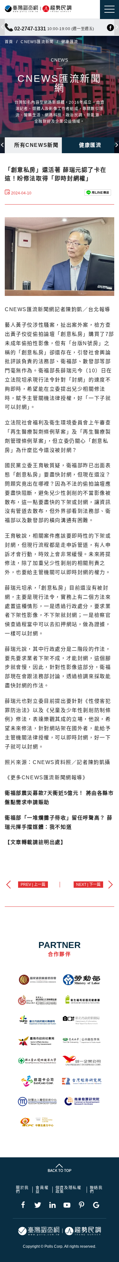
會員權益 (42, 1189)
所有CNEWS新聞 (36, 145)
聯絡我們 (96, 1189)
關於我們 (22, 1189)
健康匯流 (90, 145)
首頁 (9, 42)
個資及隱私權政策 (69, 1189)
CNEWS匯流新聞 (37, 42)
